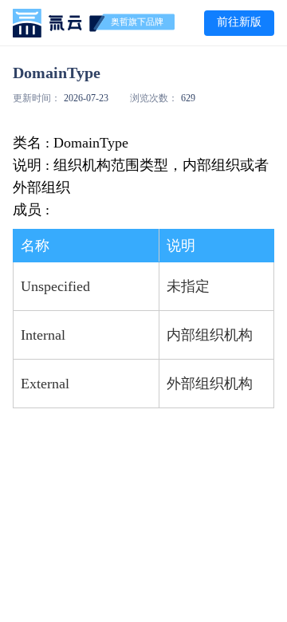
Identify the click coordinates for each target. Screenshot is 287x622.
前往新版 (239, 22)
